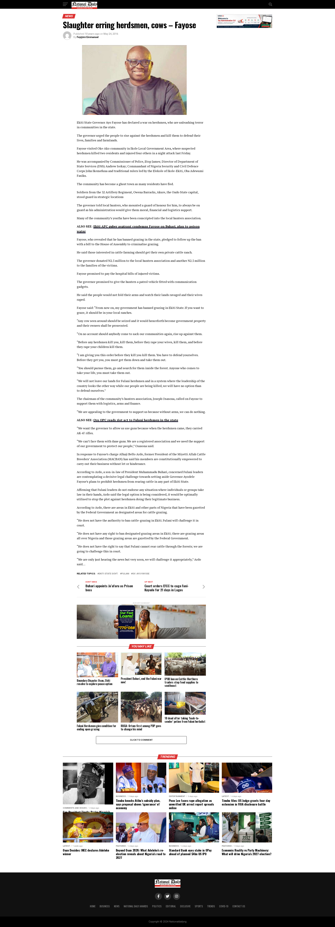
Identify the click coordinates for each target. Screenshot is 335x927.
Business (105, 906)
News (117, 906)
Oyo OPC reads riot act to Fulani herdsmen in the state (135, 420)
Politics (157, 906)
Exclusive (185, 906)
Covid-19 (223, 906)
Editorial (171, 906)
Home (92, 906)
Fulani (125, 574)
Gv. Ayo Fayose (140, 574)
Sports (199, 906)
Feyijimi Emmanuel (88, 37)
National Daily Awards (136, 906)
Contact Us (238, 906)
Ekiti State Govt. (108, 574)
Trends (211, 906)
